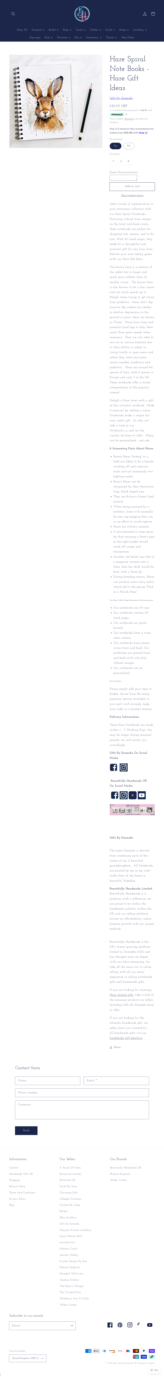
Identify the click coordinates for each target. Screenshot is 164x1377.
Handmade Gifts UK (21, 1174)
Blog (11, 1205)
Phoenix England (70, 1267)
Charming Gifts (69, 1192)
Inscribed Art (67, 1242)
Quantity (115, 154)
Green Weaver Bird (71, 1236)
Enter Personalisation (124, 172)
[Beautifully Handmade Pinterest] (133, 798)
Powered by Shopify (146, 1363)
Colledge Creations (70, 1199)
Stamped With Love (71, 1273)
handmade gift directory (126, 1038)
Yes (115, 146)
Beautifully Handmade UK (126, 1167)
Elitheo (64, 1211)
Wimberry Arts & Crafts (74, 1298)
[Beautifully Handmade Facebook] (115, 798)
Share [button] (117, 1047)
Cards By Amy (68, 1186)
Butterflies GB (67, 1180)
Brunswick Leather (71, 1174)
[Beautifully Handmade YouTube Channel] (142, 798)
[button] (13, 14)
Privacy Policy (17, 1199)
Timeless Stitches (69, 1280)
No (129, 146)
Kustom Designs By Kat (73, 1261)
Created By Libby (70, 1205)
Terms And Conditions (22, 1192)
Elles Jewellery (68, 1217)
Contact (13, 1167)
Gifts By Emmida (121, 98)
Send (26, 1130)
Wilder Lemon (68, 1305)
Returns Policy (17, 1186)
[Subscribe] (71, 1326)
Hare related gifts (121, 994)
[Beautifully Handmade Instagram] (124, 798)
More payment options (132, 195)
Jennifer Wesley (69, 1255)
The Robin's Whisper (72, 1286)
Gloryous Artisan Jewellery (75, 1230)
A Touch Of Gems (70, 1167)
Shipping (129, 119)
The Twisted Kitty (70, 1292)
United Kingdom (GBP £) (25, 1358)
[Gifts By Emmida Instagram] (124, 770)
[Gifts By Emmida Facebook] (113, 770)
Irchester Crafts (68, 1248)
